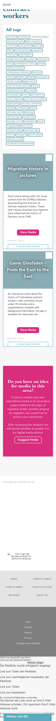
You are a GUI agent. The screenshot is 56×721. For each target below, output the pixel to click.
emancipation (25, 55)
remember (43, 59)
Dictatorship (29, 117)
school (26, 95)
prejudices (37, 50)
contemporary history (25, 64)
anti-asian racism (15, 112)
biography (21, 135)
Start (28, 622)
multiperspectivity (15, 59)
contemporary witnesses (18, 72)
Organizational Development (20, 144)
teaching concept (15, 139)
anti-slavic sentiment (30, 104)
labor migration (34, 41)
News (14, 579)
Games (35, 86)
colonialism (24, 37)
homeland (31, 90)
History (10, 135)
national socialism (15, 68)
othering (11, 77)
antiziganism (37, 95)
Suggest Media (28, 439)
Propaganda (12, 126)
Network (14, 595)
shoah (41, 121)
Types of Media (14, 587)
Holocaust (12, 55)
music (10, 64)
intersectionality (14, 130)
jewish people (35, 135)
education (11, 37)
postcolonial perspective (18, 86)
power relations (14, 99)
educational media (15, 41)
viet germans (25, 46)
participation (42, 77)
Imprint (28, 633)
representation (13, 117)
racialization (22, 108)
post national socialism (35, 99)
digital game (12, 104)
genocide (38, 46)
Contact (28, 627)
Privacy (28, 638)
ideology (29, 112)
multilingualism (22, 50)
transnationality (31, 130)
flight (31, 77)
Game (33, 108)
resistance (31, 59)
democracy (26, 126)
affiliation (22, 77)
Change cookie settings (28, 643)
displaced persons (15, 90)
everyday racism (14, 121)
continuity (11, 46)
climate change (14, 81)
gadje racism (29, 81)
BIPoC (10, 50)
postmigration (13, 95)
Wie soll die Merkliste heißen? (15, 660)
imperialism (30, 121)
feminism (37, 72)
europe (41, 64)
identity (10, 108)
